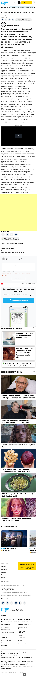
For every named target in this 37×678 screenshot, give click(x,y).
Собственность (22, 643)
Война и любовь (10, 548)
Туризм (20, 640)
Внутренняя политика (7, 619)
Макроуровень (5, 624)
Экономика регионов (7, 632)
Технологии (4, 637)
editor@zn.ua (27, 595)
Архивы (3, 566)
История (20, 635)
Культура (4, 645)
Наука (3, 635)
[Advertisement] (18, 212)
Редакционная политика (8, 575)
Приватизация (5, 629)
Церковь (3, 643)
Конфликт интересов (24, 624)
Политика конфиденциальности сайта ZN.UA (12, 672)
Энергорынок (5, 627)
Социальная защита (24, 619)
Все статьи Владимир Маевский (12, 243)
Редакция (4, 569)
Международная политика (9, 622)
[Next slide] (34, 7)
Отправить (18, 279)
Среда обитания (6, 640)
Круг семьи (21, 637)
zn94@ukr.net (23, 592)
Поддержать (27, 2)
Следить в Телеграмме (20, 300)
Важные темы (5, 7)
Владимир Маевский (12, 25)
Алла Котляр (6, 550)
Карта (3, 577)
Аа (19, 2)
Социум (20, 632)
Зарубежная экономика (25, 622)
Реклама (3, 572)
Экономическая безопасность (23, 628)
